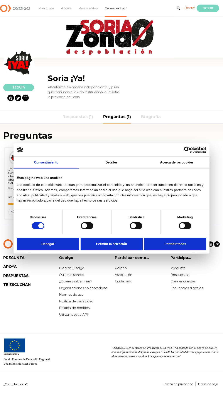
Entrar (208, 8)
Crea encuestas (183, 281)
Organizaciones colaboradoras (83, 288)
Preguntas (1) (117, 116)
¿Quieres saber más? (75, 281)
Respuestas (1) (77, 116)
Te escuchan (116, 8)
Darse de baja (208, 384)
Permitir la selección (111, 244)
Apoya (66, 8)
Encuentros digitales (187, 288)
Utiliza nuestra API (73, 314)
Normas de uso (71, 294)
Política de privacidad (76, 301)
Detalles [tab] (111, 162)
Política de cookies (74, 308)
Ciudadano (123, 281)
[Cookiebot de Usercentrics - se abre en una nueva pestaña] (187, 150)
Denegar (47, 244)
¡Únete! (189, 8)
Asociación (123, 275)
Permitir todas (175, 244)
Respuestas (88, 8)
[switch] (87, 225)
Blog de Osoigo (71, 268)
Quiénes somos (71, 275)
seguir (18, 87)
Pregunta (46, 8)
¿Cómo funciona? (15, 384)
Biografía (151, 116)
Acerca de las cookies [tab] (177, 162)
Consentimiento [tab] (46, 162)
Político (121, 268)
